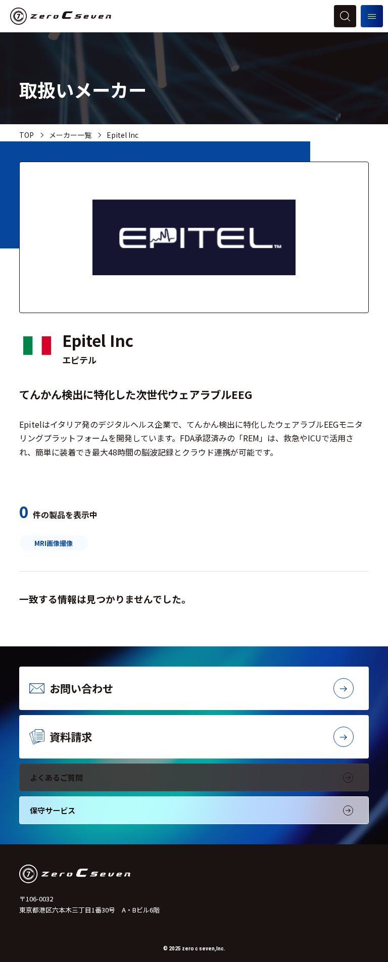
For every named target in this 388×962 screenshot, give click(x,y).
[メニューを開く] (372, 16)
